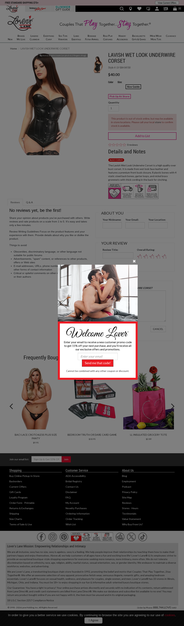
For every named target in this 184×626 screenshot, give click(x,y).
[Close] (134, 261)
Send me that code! (98, 363)
